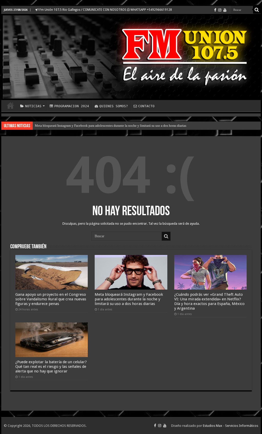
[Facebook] (215, 10)
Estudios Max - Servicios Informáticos (230, 426)
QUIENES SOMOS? (113, 106)
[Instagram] (220, 10)
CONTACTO (146, 106)
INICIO (10, 105)
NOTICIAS (33, 106)
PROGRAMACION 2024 (71, 106)
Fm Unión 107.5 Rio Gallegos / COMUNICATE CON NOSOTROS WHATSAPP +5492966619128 (105, 10)
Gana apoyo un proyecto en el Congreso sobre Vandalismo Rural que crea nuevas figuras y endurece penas (50, 299)
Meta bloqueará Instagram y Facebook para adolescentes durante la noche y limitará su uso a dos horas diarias (110, 125)
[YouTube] (225, 10)
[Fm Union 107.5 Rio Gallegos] (131, 57)
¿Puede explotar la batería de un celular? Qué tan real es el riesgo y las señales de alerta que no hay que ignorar (51, 366)
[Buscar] (257, 10)
